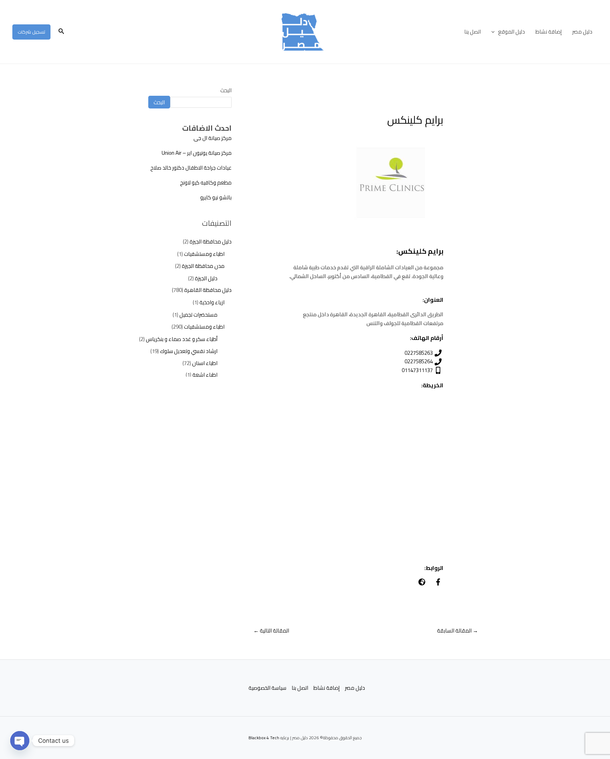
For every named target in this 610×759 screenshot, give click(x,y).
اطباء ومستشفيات (204, 254)
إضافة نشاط (549, 32)
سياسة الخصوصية (267, 688)
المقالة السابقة (457, 630)
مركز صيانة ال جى (212, 138)
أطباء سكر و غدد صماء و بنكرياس (181, 339)
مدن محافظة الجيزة (203, 266)
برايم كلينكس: (419, 251)
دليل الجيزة (206, 278)
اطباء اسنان (204, 363)
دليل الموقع (511, 32)
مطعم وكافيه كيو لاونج (206, 182)
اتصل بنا (300, 688)
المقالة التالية (271, 630)
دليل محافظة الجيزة (211, 241)
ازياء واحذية (212, 302)
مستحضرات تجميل (198, 315)
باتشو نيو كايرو (216, 197)
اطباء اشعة (204, 375)
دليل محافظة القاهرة (208, 290)
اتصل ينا (472, 32)
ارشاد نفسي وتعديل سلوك (188, 351)
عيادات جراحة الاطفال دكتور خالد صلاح (191, 168)
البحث (226, 90)
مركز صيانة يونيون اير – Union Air (197, 153)
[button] (494, 31)
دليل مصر (582, 32)
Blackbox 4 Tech (264, 738)
